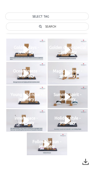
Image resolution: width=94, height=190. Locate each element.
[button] (47, 16)
